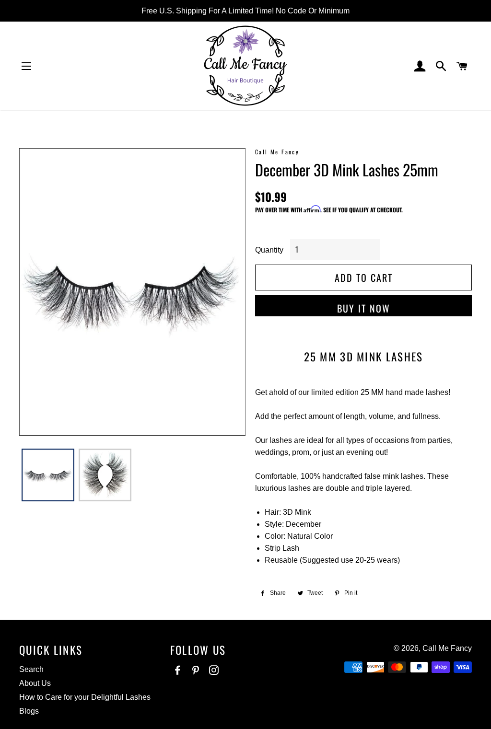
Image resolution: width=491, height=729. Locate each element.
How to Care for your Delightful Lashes (85, 697)
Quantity (269, 250)
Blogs (29, 711)
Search (31, 669)
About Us (35, 683)
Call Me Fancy (447, 648)
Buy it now (363, 308)
